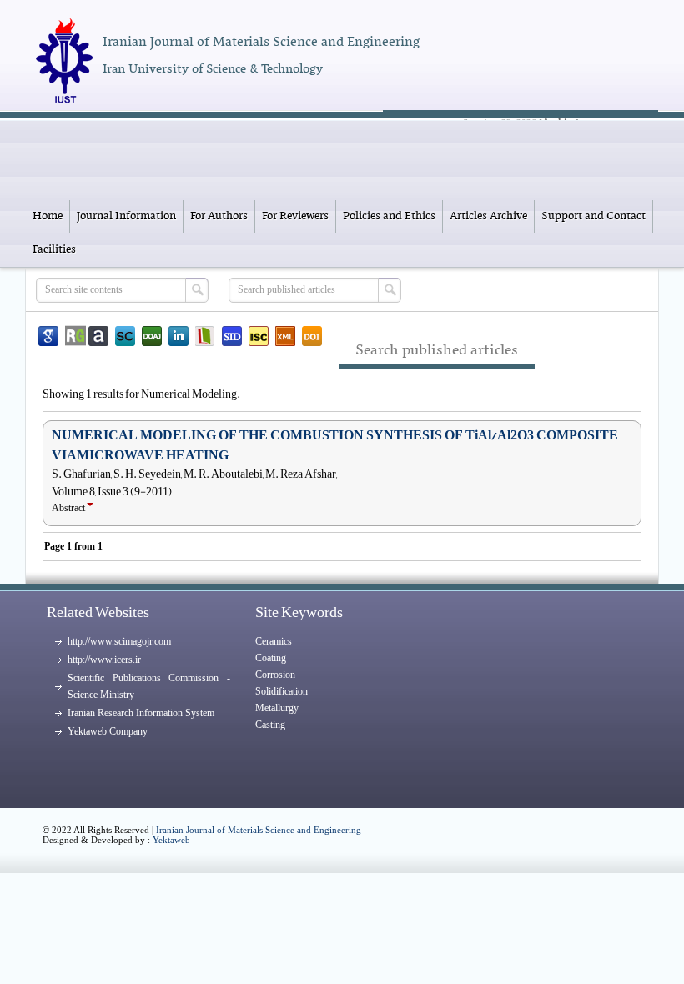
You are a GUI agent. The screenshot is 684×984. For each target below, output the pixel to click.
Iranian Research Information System (141, 713)
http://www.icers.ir (104, 659)
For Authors (219, 216)
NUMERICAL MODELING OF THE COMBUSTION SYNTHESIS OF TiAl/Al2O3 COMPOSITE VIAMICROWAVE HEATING (335, 445)
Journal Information (126, 216)
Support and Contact (593, 216)
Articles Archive (488, 216)
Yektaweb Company (108, 731)
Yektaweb (171, 840)
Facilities (54, 249)
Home (48, 216)
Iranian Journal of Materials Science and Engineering (258, 830)
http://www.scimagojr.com (119, 641)
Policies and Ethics (389, 216)
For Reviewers (295, 216)
